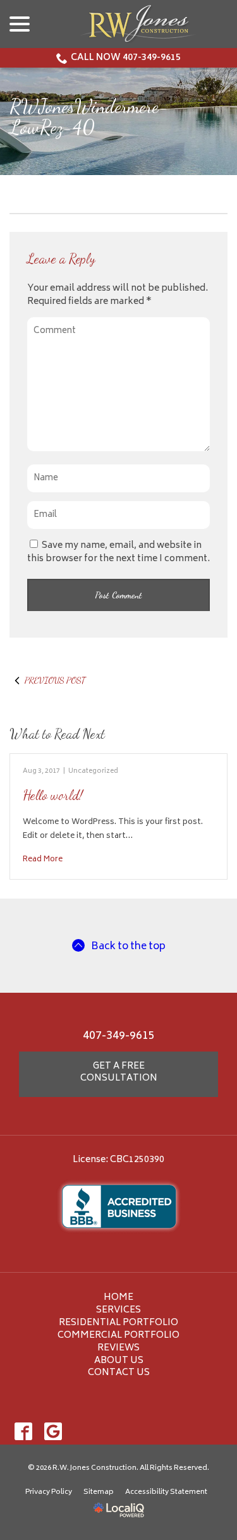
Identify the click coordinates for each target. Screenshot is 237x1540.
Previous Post (55, 680)
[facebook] (23, 1431)
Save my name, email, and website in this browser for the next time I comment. (118, 552)
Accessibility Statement (166, 1492)
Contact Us (119, 1373)
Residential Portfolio (118, 1323)
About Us (118, 1361)
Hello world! (53, 795)
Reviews (118, 1348)
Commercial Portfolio (118, 1335)
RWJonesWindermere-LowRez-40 (89, 117)
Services (118, 1310)
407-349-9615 (119, 1036)
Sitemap (98, 1492)
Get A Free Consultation (118, 1072)
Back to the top (128, 946)
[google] (52, 1431)
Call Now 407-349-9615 (126, 57)
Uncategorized (93, 771)
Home (118, 1298)
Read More (43, 859)
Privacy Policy (48, 1492)
